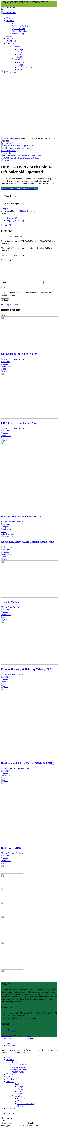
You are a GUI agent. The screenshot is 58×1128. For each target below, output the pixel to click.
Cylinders (21, 62)
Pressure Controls (15, 522)
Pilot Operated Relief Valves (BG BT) (21, 516)
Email (4, 287)
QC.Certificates (18, 28)
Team (14, 24)
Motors (20, 54)
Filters (20, 57)
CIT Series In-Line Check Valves (19, 353)
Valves (20, 52)
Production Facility (20, 26)
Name (4, 282)
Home (3, 138)
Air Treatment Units (25, 67)
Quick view (6, 366)
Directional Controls (19, 211)
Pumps (20, 49)
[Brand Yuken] (12, 873)
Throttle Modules (10, 602)
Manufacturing (18, 33)
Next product (6, 153)
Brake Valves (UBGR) (13, 847)
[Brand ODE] (19, 940)
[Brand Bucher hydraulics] (12, 978)
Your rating (6, 255)
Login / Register (13, 1113)
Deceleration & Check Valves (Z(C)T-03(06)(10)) (27, 763)
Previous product (8, 143)
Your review (7, 260)
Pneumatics (17, 59)
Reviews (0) (11, 218)
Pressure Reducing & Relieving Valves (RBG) (26, 669)
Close (3, 369)
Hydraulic (16, 46)
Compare (5, 208)
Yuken (17, 196)
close (3, 1120)
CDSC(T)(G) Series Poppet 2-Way (20, 423)
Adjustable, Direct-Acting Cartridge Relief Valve (27, 541)
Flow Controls (14, 607)
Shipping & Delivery (15, 220)
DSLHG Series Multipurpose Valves (16, 148)
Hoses (20, 70)
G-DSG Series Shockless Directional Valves (20, 158)
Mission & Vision (19, 31)
